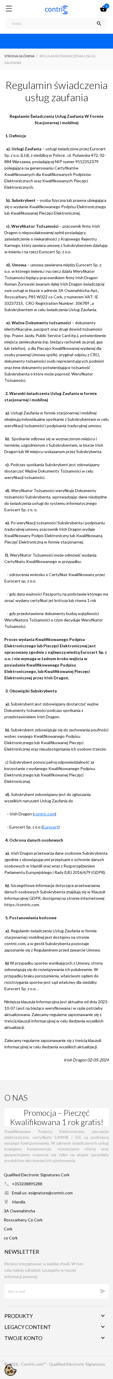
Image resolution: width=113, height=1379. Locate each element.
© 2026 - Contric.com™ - (26, 1364)
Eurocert (51, 826)
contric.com (44, 813)
